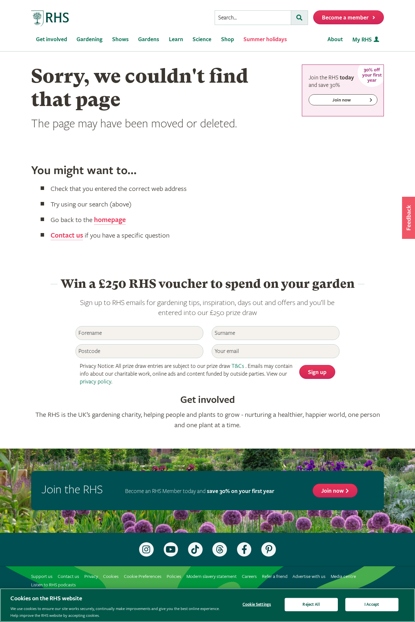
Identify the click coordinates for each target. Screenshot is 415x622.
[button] (408, 218)
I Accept (371, 604)
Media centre (343, 576)
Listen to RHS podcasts (53, 585)
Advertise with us (309, 576)
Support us (42, 576)
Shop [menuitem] (227, 39)
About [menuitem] (335, 39)
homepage (110, 220)
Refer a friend (275, 576)
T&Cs (237, 366)
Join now (332, 490)
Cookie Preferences (142, 576)
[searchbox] (253, 18)
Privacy (91, 576)
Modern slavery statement (211, 576)
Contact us (67, 235)
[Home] (50, 18)
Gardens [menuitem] (148, 39)
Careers (249, 576)
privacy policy (95, 381)
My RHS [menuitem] (362, 39)
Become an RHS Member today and (199, 491)
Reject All (310, 604)
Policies (174, 576)
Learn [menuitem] (176, 39)
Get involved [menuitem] (51, 39)
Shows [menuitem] (120, 39)
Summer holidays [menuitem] (265, 39)
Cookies (111, 576)
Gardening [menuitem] (89, 39)
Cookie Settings (257, 604)
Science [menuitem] (202, 39)
